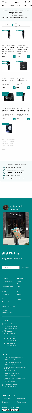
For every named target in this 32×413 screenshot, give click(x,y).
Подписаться (14, 209)
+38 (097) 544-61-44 (9, 375)
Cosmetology (22, 402)
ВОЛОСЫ (4, 5)
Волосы (19, 281)
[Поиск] (6, 2)
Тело (18, 286)
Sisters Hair (7, 398)
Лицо (18, 283)
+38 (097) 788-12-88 (10, 336)
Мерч (18, 291)
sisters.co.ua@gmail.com (10, 323)
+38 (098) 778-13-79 (9, 359)
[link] (29, 2)
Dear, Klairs (5, 45)
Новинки (19, 294)
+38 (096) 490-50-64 (10, 346)
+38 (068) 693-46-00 (10, 341)
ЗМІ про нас (5, 291)
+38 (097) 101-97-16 (9, 371)
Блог (3, 298)
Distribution (7, 402)
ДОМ (24, 5)
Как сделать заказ (7, 283)
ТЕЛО (18, 5)
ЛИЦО (12, 5)
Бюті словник (5, 301)
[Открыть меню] (3, 2)
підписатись (25, 267)
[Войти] (26, 2)
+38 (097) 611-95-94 (9, 364)
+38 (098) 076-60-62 (10, 387)
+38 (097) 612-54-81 (9, 333)
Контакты (4, 303)
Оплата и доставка (7, 281)
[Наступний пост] (27, 229)
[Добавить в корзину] (14, 56)
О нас (3, 289)
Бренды (19, 299)
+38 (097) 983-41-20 (9, 338)
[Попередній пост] (5, 229)
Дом (18, 289)
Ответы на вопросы (7, 286)
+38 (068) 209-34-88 (10, 382)
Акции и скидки (21, 297)
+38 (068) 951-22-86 (9, 343)
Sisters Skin (22, 398)
